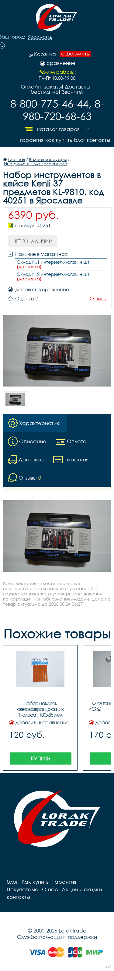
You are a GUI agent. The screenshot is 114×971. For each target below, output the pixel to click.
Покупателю (22, 889)
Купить (40, 758)
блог (79, 140)
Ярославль (40, 37)
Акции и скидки (82, 889)
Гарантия (31, 140)
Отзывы (98, 298)
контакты (98, 140)
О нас (50, 889)
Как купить (58, 140)
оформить (75, 54)
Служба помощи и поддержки (57, 937)
